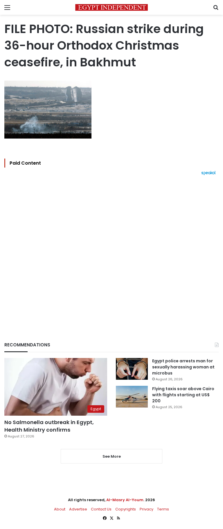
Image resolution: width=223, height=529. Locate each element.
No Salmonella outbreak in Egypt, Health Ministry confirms (49, 426)
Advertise (78, 509)
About (59, 509)
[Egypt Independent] (111, 7)
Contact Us (101, 509)
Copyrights (125, 509)
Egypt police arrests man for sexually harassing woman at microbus (183, 367)
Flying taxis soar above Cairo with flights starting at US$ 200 (183, 395)
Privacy (146, 509)
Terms (163, 509)
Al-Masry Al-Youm (124, 500)
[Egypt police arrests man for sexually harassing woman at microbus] (132, 369)
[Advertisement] (111, 249)
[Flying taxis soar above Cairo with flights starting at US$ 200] (132, 397)
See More (111, 456)
